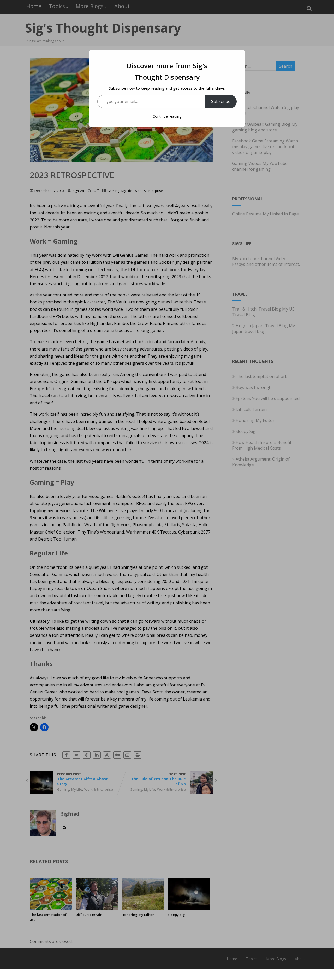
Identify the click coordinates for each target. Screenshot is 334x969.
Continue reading (167, 116)
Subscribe (220, 101)
